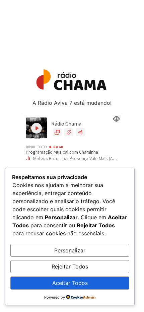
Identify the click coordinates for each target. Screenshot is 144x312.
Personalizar (69, 250)
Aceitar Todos (70, 283)
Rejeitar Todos (70, 266)
